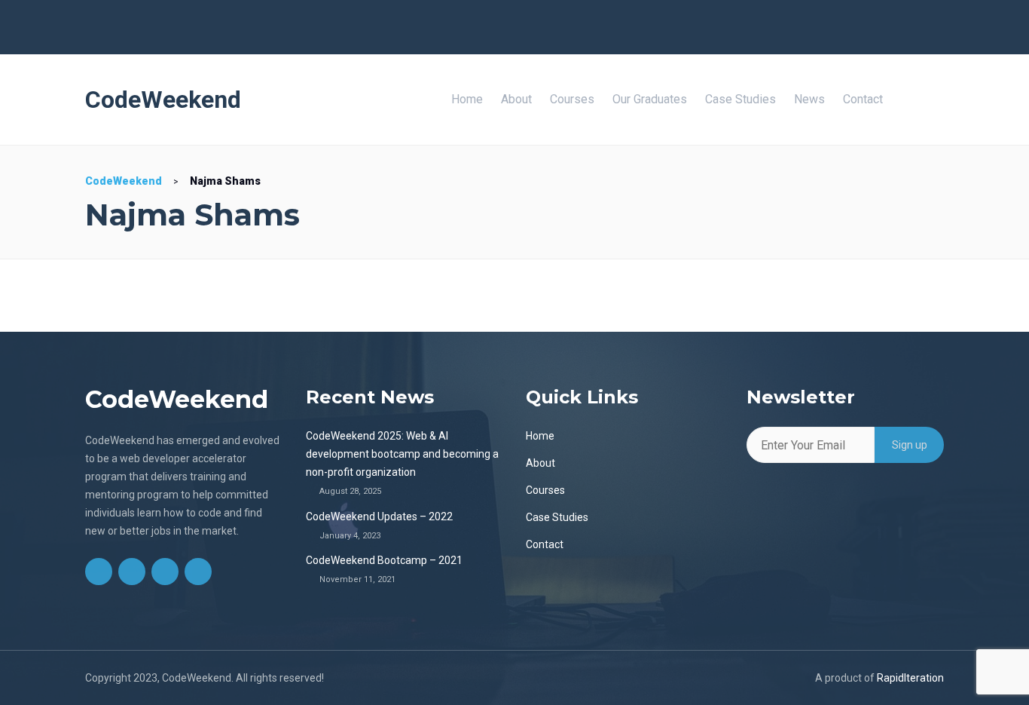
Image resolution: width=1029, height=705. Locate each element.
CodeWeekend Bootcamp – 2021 (384, 560)
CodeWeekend (163, 99)
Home (467, 99)
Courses (572, 99)
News (809, 99)
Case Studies (740, 99)
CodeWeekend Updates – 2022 (379, 516)
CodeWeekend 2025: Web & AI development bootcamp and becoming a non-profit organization (402, 454)
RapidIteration (910, 678)
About (516, 99)
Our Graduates (649, 99)
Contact (863, 99)
